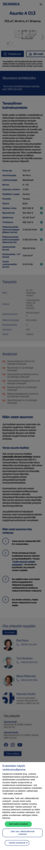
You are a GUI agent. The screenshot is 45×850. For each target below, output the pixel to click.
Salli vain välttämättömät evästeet (23, 832)
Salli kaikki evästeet (18, 824)
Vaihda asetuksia (17, 843)
